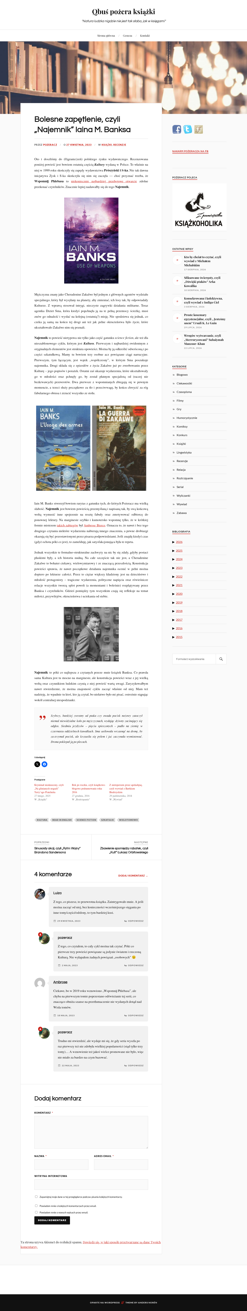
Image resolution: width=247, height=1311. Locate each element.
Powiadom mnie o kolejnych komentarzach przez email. (68, 1206)
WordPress (112, 1302)
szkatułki (107, 820)
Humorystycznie (187, 417)
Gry (179, 409)
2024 (179, 559)
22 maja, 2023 (70, 1065)
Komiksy (182, 426)
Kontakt (145, 35)
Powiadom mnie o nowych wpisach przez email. (64, 1212)
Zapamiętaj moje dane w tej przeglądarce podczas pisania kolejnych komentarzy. (81, 1196)
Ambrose (60, 982)
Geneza (127, 35)
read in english (62, 820)
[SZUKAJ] (221, 659)
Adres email (104, 1156)
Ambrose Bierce (94, 525)
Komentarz (43, 1112)
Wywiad (182, 504)
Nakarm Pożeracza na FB (190, 151)
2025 (179, 550)
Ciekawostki (184, 383)
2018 (179, 611)
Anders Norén (147, 1302)
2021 (179, 585)
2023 (179, 567)
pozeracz (50, 144)
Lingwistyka (184, 452)
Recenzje (119, 144)
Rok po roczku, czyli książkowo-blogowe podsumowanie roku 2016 (89, 788)
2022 (179, 576)
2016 (179, 628)
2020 (179, 593)
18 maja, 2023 (66, 1015)
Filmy (180, 400)
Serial (180, 487)
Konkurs (182, 435)
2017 (179, 619)
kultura (42, 820)
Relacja (181, 469)
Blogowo (182, 374)
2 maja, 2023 (70, 965)
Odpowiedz (136, 921)
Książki (107, 144)
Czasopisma (184, 391)
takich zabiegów (67, 525)
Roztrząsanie (185, 478)
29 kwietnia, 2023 (68, 921)
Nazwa (40, 1156)
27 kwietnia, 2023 (79, 144)
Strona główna (106, 35)
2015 (179, 637)
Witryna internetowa (50, 1176)
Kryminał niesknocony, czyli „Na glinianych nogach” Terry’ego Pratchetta (49, 788)
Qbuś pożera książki (123, 11)
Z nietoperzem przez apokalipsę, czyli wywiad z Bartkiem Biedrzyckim (125, 788)
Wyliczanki (183, 495)
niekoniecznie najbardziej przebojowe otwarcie (104, 181)
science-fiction (86, 820)
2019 (179, 602)
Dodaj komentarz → (133, 875)
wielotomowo (128, 820)
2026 (179, 541)
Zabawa (182, 512)
